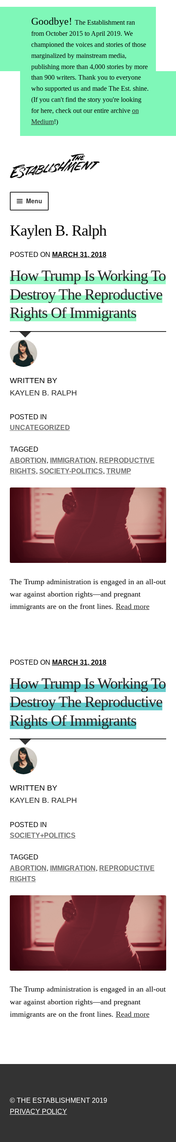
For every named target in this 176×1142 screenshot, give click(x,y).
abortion (28, 460)
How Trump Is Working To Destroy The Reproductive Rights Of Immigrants (88, 294)
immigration (73, 460)
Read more (133, 606)
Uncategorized (40, 427)
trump (118, 471)
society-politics (71, 471)
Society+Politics (43, 835)
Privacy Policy (38, 1111)
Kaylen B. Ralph (43, 393)
